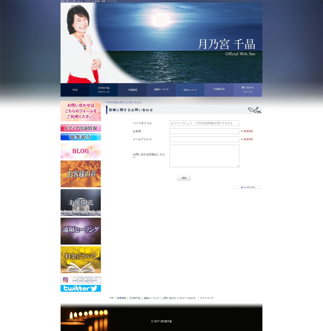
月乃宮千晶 (134, 298)
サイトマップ (206, 298)
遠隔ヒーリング (151, 298)
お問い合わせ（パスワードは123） (180, 298)
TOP (108, 102)
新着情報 (121, 298)
